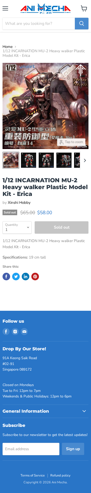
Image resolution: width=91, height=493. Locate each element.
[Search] (81, 23)
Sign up (73, 449)
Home (8, 47)
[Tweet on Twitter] (16, 276)
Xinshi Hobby (19, 202)
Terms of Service (32, 475)
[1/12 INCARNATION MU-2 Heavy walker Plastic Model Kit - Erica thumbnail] (11, 160)
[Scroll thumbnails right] (84, 160)
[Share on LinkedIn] (25, 276)
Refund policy (60, 475)
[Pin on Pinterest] (35, 276)
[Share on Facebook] (6, 276)
